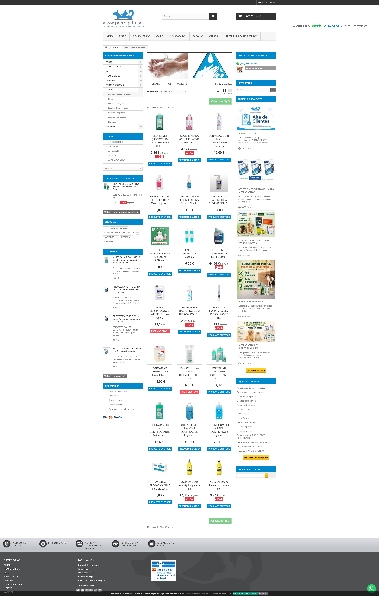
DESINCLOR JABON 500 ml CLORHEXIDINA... (219, 200)
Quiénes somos (115, 400)
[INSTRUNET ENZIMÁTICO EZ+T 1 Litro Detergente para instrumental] (219, 236)
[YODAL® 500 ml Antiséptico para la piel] (219, 467)
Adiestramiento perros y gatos (251, 388)
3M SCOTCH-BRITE (117, 142)
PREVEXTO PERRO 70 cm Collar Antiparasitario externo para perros (126, 289)
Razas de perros (244, 426)
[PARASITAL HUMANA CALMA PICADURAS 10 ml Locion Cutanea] (219, 293)
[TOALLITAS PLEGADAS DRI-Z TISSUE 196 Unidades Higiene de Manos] (160, 467)
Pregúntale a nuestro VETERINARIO (254, 442)
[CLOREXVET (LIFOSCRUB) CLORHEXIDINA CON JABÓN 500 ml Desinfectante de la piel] (160, 121)
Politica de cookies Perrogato (121, 409)
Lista (230, 93)
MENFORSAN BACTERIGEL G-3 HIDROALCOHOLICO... (189, 311)
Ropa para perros (245, 431)
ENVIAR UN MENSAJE (254, 68)
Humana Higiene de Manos (119, 94)
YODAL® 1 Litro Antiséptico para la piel (189, 485)
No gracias (263, 593)
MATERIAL (110, 126)
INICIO (109, 36)
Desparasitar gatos (246, 405)
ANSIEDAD (109, 237)
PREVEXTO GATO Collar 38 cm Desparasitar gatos (127, 349)
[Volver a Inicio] (106, 47)
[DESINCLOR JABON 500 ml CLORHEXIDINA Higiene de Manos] (219, 182)
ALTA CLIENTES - (247, 133)
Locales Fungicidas (116, 113)
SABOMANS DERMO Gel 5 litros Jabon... (160, 371)
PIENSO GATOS (178, 36)
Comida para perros (246, 401)
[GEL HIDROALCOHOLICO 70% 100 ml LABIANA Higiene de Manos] (160, 236)
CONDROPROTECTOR (114, 233)
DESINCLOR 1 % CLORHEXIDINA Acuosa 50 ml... (189, 200)
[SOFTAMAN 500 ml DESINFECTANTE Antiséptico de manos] (160, 411)
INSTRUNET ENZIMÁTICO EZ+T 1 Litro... (219, 253)
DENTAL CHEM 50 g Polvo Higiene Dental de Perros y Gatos (126, 186)
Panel (224, 93)
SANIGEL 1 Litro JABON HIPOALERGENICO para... (189, 373)
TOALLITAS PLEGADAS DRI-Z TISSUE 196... (160, 485)
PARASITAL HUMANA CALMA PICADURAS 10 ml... (219, 312)
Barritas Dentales (119, 228)
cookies (125, 593)
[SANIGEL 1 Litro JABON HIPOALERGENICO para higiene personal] (189, 354)
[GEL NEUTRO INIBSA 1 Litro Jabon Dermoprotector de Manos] (189, 236)
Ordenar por (152, 91)
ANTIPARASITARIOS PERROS (241, 36)
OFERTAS (214, 36)
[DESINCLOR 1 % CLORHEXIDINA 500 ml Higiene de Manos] (160, 182)
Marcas (109, 136)
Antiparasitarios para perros (250, 392)
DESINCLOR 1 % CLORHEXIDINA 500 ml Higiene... (160, 200)
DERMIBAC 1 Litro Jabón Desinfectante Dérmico (219, 140)
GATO (159, 36)
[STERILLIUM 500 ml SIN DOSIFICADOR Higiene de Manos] (219, 411)
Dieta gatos (242, 414)
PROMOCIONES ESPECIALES (119, 178)
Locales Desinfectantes (118, 108)
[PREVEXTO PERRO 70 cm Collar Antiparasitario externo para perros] (106, 289)
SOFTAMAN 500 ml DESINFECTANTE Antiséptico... (160, 430)
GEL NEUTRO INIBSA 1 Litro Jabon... (189, 253)
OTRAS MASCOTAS (115, 85)
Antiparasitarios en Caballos (250, 446)
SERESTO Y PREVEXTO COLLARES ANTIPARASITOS (256, 190)
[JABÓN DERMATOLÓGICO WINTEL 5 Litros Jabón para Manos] (160, 293)
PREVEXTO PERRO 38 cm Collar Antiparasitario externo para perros (126, 319)
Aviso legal (113, 396)
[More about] (104, 227)
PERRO (122, 36)
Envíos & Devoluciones (118, 391)
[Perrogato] (130, 18)
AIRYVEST (113, 146)
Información (112, 386)
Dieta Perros (243, 418)
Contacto (270, 2)
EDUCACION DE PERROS (250, 301)
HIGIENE (110, 90)
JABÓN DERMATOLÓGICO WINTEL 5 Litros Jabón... (160, 312)
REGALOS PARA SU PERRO (250, 451)
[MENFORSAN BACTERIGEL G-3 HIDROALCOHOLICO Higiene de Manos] (189, 293)
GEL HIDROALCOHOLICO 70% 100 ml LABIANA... (160, 255)
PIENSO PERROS (141, 36)
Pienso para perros (246, 422)
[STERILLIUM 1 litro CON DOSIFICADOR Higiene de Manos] (189, 411)
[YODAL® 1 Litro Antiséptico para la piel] (189, 467)
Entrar (260, 2)
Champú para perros (246, 396)
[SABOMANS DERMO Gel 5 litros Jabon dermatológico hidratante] (160, 354)
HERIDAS (125, 237)
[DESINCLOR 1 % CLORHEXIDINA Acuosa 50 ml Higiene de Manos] (189, 182)
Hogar (110, 99)
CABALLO (198, 36)
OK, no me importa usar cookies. (245, 593)
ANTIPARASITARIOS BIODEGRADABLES (248, 346)
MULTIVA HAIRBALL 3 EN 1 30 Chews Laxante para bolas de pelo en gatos (127, 260)
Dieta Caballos (243, 409)
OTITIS (131, 233)
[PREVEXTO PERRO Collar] (106, 318)
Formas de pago (115, 405)
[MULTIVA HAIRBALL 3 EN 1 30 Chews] (106, 259)
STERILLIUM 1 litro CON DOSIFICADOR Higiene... (189, 430)
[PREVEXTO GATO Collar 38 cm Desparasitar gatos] (106, 350)
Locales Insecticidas (117, 117)
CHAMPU (108, 242)
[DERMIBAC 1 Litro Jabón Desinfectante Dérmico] (219, 121)
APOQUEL (113, 155)
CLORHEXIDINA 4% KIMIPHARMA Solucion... (189, 139)
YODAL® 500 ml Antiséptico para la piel (219, 485)
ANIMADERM (114, 151)
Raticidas (112, 122)
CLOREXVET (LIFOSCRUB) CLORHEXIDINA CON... (160, 140)
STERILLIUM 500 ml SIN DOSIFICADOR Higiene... (219, 430)
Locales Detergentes (117, 103)
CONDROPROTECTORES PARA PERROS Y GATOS (253, 241)
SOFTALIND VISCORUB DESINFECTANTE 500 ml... (219, 373)
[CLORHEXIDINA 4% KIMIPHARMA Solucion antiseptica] (189, 121)
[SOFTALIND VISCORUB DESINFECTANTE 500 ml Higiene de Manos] (219, 354)
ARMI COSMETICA (116, 160)
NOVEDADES (111, 251)
